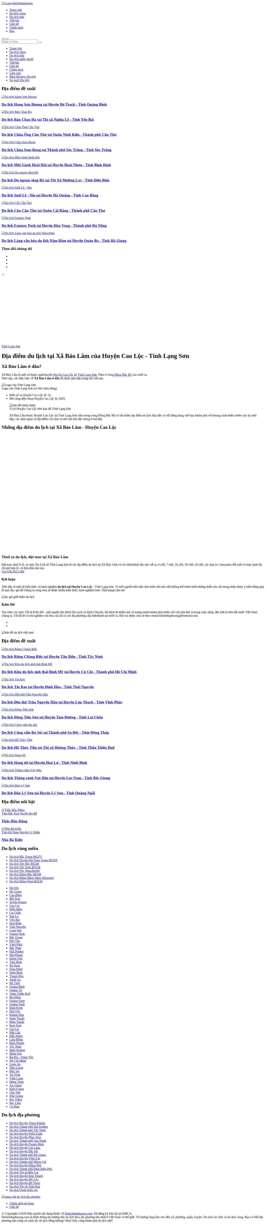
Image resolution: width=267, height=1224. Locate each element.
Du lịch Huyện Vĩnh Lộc (24, 1158)
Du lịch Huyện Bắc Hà (23, 1151)
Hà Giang (15, 891)
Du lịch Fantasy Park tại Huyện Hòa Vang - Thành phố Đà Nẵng (54, 226)
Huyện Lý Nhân (30, 832)
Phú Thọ (14, 941)
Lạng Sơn (15, 930)
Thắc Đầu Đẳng (14, 821)
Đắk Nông (15, 1036)
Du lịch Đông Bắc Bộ (25, 874)
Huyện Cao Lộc (63, 374)
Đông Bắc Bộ (123, 374)
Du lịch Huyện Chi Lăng (24, 1147)
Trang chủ (15, 10)
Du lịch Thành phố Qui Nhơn (27, 1140)
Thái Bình (15, 962)
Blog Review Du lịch (22, 76)
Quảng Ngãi (17, 1004)
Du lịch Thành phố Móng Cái (27, 1162)
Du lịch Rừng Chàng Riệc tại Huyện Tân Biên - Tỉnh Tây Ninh (52, 656)
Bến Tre (14, 1071)
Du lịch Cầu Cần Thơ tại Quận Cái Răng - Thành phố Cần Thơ (53, 210)
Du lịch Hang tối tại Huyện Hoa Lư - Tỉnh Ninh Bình (44, 763)
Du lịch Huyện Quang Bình (26, 1144)
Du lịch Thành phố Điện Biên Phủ (30, 1169)
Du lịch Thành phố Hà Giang (27, 1154)
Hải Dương (16, 951)
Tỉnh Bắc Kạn (10, 813)
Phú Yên (14, 1011)
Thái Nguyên (17, 926)
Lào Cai (14, 905)
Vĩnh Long (16, 1078)
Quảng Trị (15, 990)
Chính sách (16, 27)
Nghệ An (15, 979)
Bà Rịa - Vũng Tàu (21, 1057)
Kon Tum (15, 1025)
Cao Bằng (15, 895)
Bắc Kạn (14, 898)
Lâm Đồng (16, 1039)
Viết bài (14, 20)
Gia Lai (14, 1029)
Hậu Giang (16, 1096)
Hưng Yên (15, 958)
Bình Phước (16, 1043)
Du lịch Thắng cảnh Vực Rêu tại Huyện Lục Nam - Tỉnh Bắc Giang (56, 778)
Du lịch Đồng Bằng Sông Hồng (31, 878)
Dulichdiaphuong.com (78, 1213)
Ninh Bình (15, 972)
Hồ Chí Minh (17, 1060)
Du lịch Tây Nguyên (24, 870)
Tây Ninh (15, 1046)
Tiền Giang (16, 1067)
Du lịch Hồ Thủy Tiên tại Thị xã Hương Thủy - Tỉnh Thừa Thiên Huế (58, 747)
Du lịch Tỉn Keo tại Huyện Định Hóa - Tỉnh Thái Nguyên (48, 687)
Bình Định (15, 1007)
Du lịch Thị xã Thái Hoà (24, 1186)
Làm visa (15, 73)
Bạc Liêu (15, 1103)
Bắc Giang (16, 937)
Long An (15, 1064)
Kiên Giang (16, 1089)
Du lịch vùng (17, 13)
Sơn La (13, 916)
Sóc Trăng (15, 1099)
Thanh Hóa (16, 976)
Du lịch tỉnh (16, 17)
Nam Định (15, 969)
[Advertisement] (133, 304)
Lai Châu (15, 912)
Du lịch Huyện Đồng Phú (25, 1165)
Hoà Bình (15, 923)
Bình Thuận (16, 1022)
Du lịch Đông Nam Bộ (25, 881)
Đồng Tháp (16, 1081)
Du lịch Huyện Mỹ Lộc (24, 1179)
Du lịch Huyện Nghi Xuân (25, 1133)
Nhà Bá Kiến (12, 840)
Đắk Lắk (14, 1032)
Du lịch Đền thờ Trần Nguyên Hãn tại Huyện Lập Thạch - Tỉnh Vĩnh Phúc (62, 702)
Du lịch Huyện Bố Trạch (24, 1183)
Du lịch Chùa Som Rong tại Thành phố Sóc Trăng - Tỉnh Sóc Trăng (56, 150)
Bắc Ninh (15, 948)
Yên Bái (14, 919)
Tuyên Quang (17, 902)
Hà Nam (14, 965)
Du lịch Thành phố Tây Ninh (27, 1130)
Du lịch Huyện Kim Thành (26, 1176)
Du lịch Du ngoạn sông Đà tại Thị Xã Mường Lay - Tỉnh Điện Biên (55, 180)
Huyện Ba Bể (28, 813)
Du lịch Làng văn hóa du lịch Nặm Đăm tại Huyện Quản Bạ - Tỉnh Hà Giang (64, 241)
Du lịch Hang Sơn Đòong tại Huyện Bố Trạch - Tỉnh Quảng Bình (54, 104)
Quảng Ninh (17, 934)
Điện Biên (15, 909)
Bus (11, 31)
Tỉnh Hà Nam (10, 832)
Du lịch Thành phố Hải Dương (28, 1126)
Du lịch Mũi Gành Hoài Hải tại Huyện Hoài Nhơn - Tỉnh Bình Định (56, 165)
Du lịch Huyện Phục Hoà (25, 1137)
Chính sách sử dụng (21, 1203)
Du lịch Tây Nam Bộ (24, 867)
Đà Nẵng (15, 997)
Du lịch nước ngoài (21, 59)
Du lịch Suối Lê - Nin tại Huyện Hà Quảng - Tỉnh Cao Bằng (50, 195)
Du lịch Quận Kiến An (23, 1190)
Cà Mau (14, 1106)
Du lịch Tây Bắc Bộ (24, 863)
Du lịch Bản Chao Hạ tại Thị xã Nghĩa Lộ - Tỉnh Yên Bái (48, 119)
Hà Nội (14, 888)
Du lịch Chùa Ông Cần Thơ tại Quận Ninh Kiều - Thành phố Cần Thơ (59, 134)
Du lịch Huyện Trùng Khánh (27, 1123)
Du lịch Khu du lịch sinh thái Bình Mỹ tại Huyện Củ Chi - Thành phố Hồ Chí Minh (69, 672)
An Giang (15, 1085)
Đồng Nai (15, 1053)
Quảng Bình (17, 986)
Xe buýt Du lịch (19, 80)
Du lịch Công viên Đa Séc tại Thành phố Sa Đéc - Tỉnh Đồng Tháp (55, 732)
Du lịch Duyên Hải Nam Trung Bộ (33, 860)
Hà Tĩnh (14, 983)
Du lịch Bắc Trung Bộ (25, 856)
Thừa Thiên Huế (19, 993)
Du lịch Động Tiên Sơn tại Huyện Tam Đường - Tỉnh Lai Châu (52, 717)
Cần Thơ (14, 1092)
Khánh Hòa (16, 1015)
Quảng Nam (17, 1000)
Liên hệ (14, 24)
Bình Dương (17, 1050)
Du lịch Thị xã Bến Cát (23, 1172)
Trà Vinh (14, 1074)
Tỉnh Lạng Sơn (11, 346)
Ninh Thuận (16, 1018)
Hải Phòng (16, 955)
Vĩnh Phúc (16, 944)
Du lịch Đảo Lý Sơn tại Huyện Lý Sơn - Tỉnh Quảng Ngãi (48, 793)
